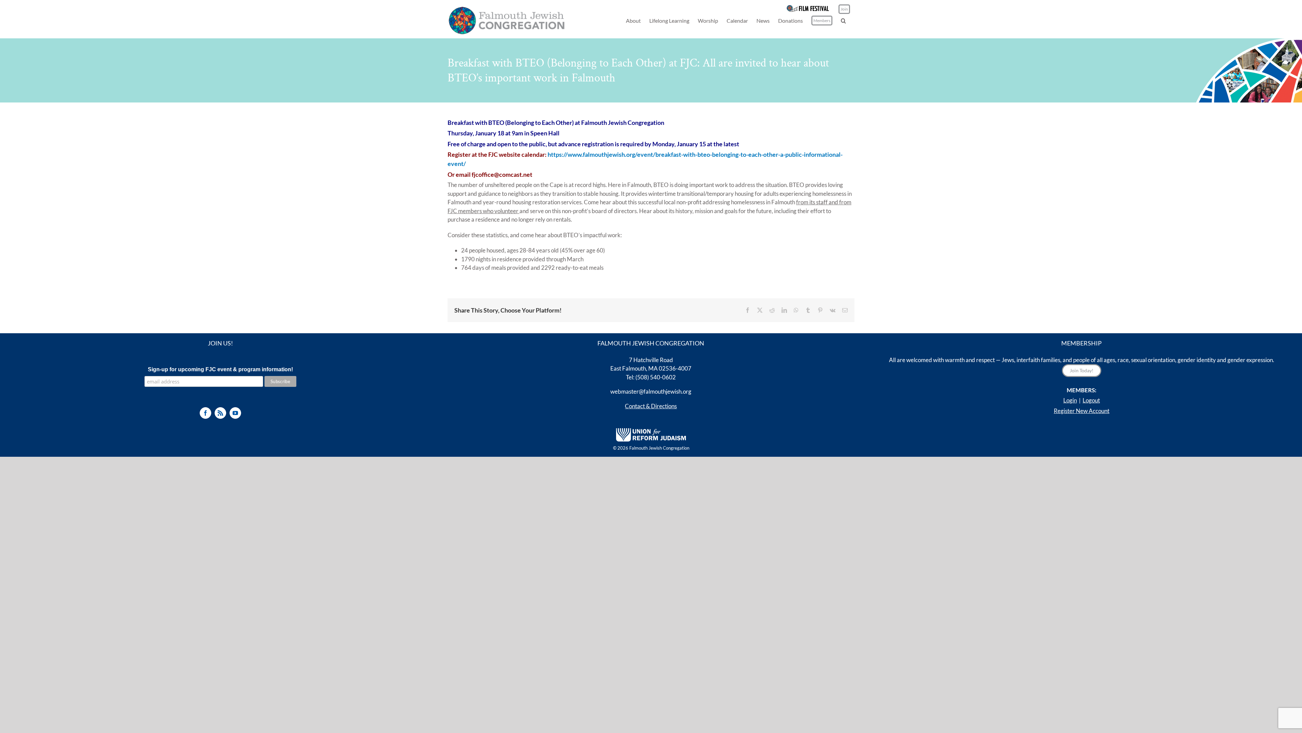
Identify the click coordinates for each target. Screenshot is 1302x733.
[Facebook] (205, 413)
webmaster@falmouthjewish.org (650, 391)
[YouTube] (235, 413)
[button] (843, 20)
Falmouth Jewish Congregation (659, 448)
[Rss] (220, 413)
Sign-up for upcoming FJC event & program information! (220, 369)
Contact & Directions (651, 406)
